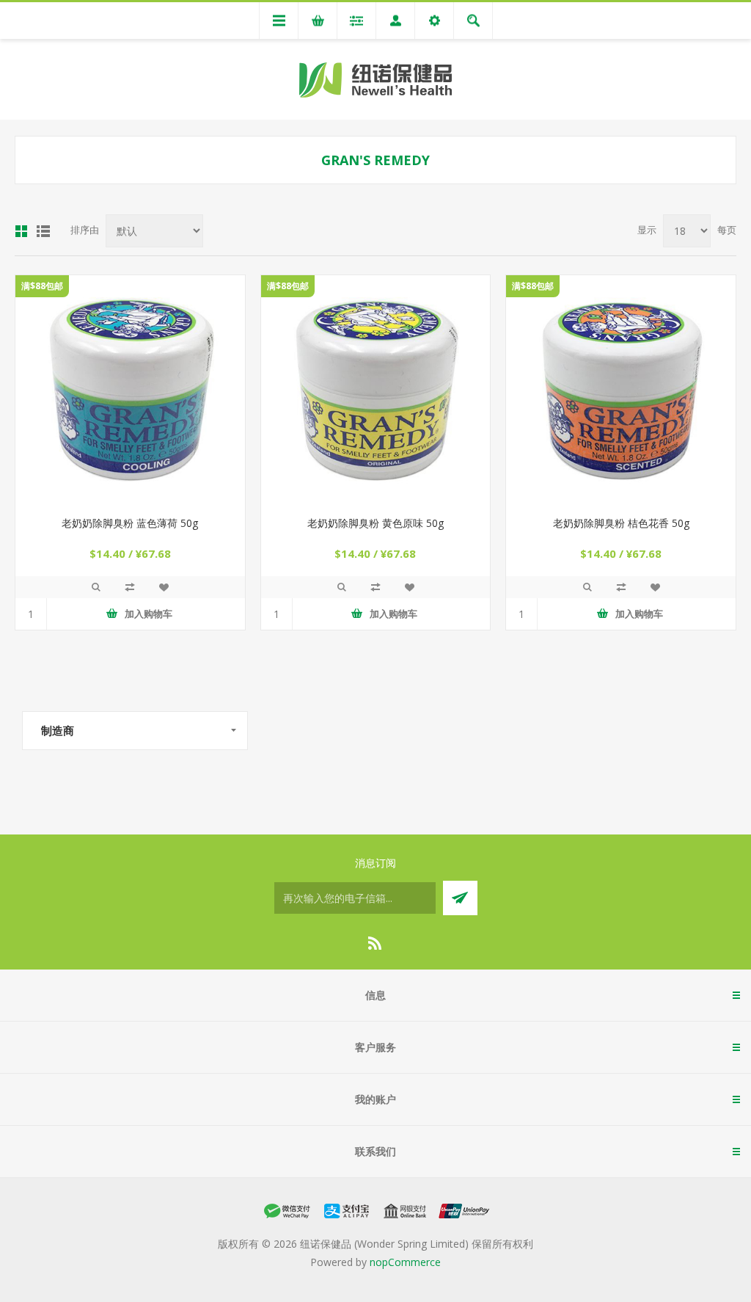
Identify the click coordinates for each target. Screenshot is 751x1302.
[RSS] (375, 943)
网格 (21, 231)
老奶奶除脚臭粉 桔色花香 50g (621, 523)
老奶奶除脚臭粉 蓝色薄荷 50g (130, 523)
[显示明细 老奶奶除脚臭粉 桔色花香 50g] (621, 390)
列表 (43, 231)
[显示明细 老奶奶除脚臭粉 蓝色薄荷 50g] (130, 390)
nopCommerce (405, 1262)
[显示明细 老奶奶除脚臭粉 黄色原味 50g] (376, 390)
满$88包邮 (42, 286)
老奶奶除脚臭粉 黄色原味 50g (375, 523)
